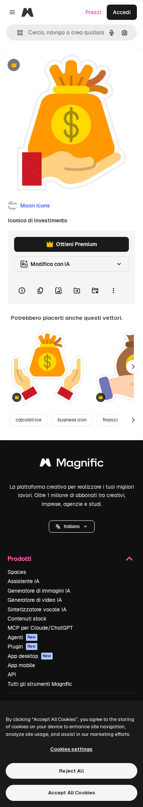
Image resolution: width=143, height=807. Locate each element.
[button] (72, 526)
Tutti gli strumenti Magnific (40, 684)
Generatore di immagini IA (39, 590)
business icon (72, 420)
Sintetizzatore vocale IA (37, 609)
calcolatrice (29, 420)
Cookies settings (71, 749)
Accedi (122, 12)
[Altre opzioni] (113, 290)
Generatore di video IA (35, 599)
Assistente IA (23, 581)
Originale (50, 65)
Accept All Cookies (71, 792)
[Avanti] (133, 367)
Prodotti (19, 558)
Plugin (22, 646)
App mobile (21, 665)
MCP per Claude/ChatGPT (40, 627)
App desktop (29, 656)
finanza (110, 420)
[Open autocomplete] (16, 33)
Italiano (72, 526)
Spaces (17, 572)
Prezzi (93, 12)
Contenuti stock (27, 618)
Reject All (71, 771)
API (12, 674)
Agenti (22, 637)
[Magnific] (72, 464)
